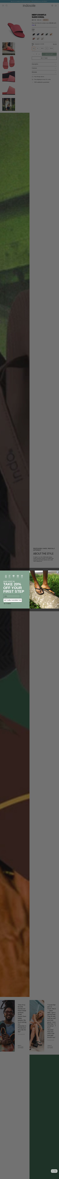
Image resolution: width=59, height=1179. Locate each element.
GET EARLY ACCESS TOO (12, 600)
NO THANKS (7, 603)
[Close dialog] (57, 572)
